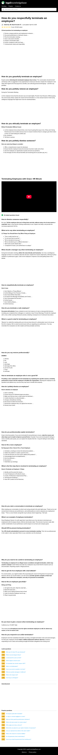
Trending (4, 6)
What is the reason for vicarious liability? (15, 733)
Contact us (18, 6)
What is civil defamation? (12, 666)
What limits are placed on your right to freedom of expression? (21, 727)
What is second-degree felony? (13, 654)
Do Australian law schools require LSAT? (15, 663)
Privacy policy (32, 752)
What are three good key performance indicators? (18, 719)
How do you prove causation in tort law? (15, 669)
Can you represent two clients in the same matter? (18, 730)
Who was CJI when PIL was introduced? (15, 652)
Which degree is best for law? (13, 660)
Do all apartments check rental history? (15, 736)
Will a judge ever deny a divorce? (14, 725)
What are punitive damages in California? (16, 672)
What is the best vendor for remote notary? (16, 722)
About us (24, 752)
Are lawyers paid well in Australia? (14, 713)
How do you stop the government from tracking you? (18, 739)
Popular (11, 6)
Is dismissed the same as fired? (13, 657)
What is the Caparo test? (12, 674)
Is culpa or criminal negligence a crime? (15, 716)
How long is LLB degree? (12, 677)
